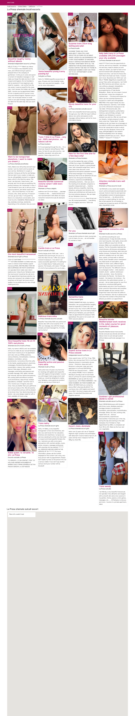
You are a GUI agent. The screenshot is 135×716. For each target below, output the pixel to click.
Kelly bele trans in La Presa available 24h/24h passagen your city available (112, 55)
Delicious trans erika (47, 316)
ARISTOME (10, 2)
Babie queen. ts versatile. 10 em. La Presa (21, 454)
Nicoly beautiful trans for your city (82, 105)
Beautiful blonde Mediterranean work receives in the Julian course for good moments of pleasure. (112, 322)
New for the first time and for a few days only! (82, 154)
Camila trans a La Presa (49, 248)
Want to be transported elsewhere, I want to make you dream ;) (20, 159)
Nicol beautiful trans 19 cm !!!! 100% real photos (21, 342)
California (32, 6)
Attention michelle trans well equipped (112, 182)
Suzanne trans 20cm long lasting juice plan (80, 44)
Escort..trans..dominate (79, 426)
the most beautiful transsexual (22, 254)
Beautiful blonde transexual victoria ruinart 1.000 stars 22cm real (50, 183)
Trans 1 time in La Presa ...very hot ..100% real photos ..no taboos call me (52, 139)
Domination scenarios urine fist (111, 230)
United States (22, 6)
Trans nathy (43, 423)
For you (72, 231)
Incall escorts (11, 6)
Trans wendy (105, 486)
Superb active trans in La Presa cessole (80, 351)
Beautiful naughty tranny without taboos (19, 60)
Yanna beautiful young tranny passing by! (51, 72)
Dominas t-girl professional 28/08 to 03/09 (111, 397)
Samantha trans (76, 297)
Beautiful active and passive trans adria (51, 363)
